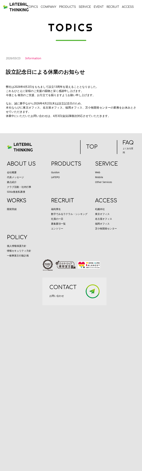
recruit (112, 6)
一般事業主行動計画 (18, 255)
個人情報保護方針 (16, 245)
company (48, 6)
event (99, 6)
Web (97, 172)
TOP (91, 147)
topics (32, 6)
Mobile (99, 177)
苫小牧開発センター (106, 228)
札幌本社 (100, 209)
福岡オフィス (102, 223)
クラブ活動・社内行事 (19, 187)
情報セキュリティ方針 (19, 250)
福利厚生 (56, 209)
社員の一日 (57, 218)
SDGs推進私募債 (16, 191)
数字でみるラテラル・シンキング (69, 214)
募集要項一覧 (58, 223)
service (85, 6)
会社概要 (12, 172)
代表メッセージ (15, 177)
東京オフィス (102, 214)
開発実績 (12, 209)
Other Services (103, 182)
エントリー (57, 228)
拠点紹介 (12, 182)
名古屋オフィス (103, 218)
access (128, 6)
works (16, 201)
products (67, 6)
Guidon (55, 172)
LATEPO (55, 177)
